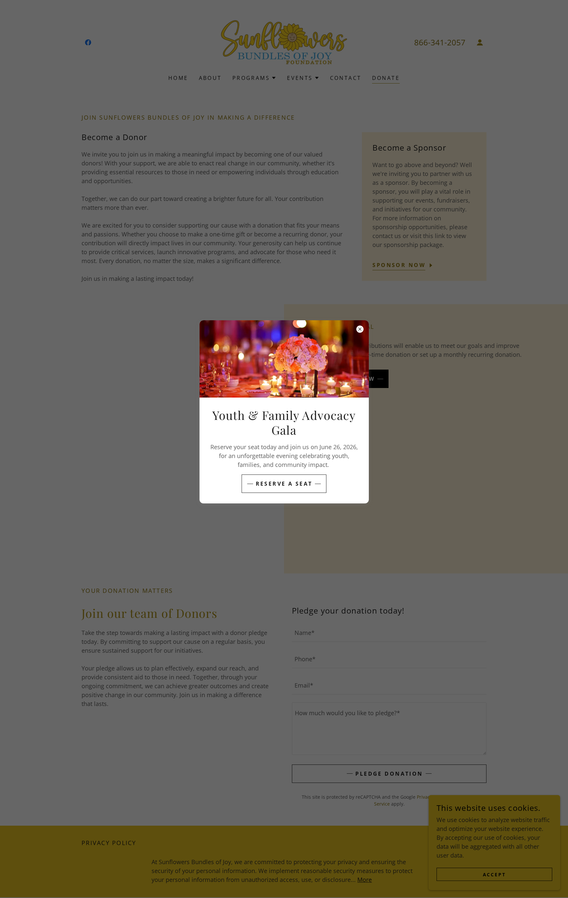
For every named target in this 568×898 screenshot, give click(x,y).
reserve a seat (284, 483)
